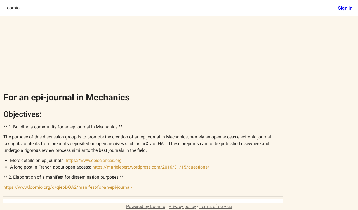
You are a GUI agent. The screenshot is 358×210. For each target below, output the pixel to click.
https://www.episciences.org (94, 160)
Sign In (345, 8)
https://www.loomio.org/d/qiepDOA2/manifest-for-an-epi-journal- (67, 187)
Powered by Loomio (145, 206)
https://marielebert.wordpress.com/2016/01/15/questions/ (150, 167)
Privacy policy (182, 206)
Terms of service (215, 206)
